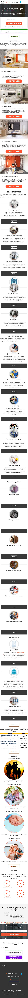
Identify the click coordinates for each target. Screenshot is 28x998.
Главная (3, 922)
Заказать (14, 221)
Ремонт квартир (9, 922)
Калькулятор (14, 36)
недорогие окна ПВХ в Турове (16, 680)
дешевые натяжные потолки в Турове (16, 709)
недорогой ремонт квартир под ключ (11, 10)
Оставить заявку (14, 979)
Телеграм (21, 32)
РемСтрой (4, 966)
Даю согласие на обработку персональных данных (14, 26)
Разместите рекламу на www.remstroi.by (14, 957)
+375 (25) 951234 (15, 2)
